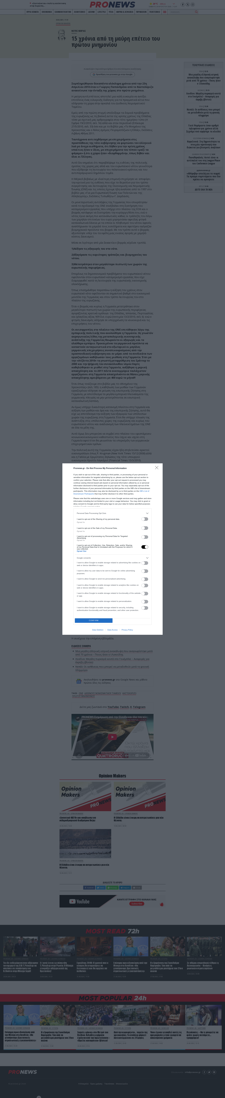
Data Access (112, 630)
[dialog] (112, 549)
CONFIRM (94, 620)
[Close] (157, 468)
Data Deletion (97, 630)
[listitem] (112, 513)
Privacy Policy (127, 630)
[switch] (144, 519)
